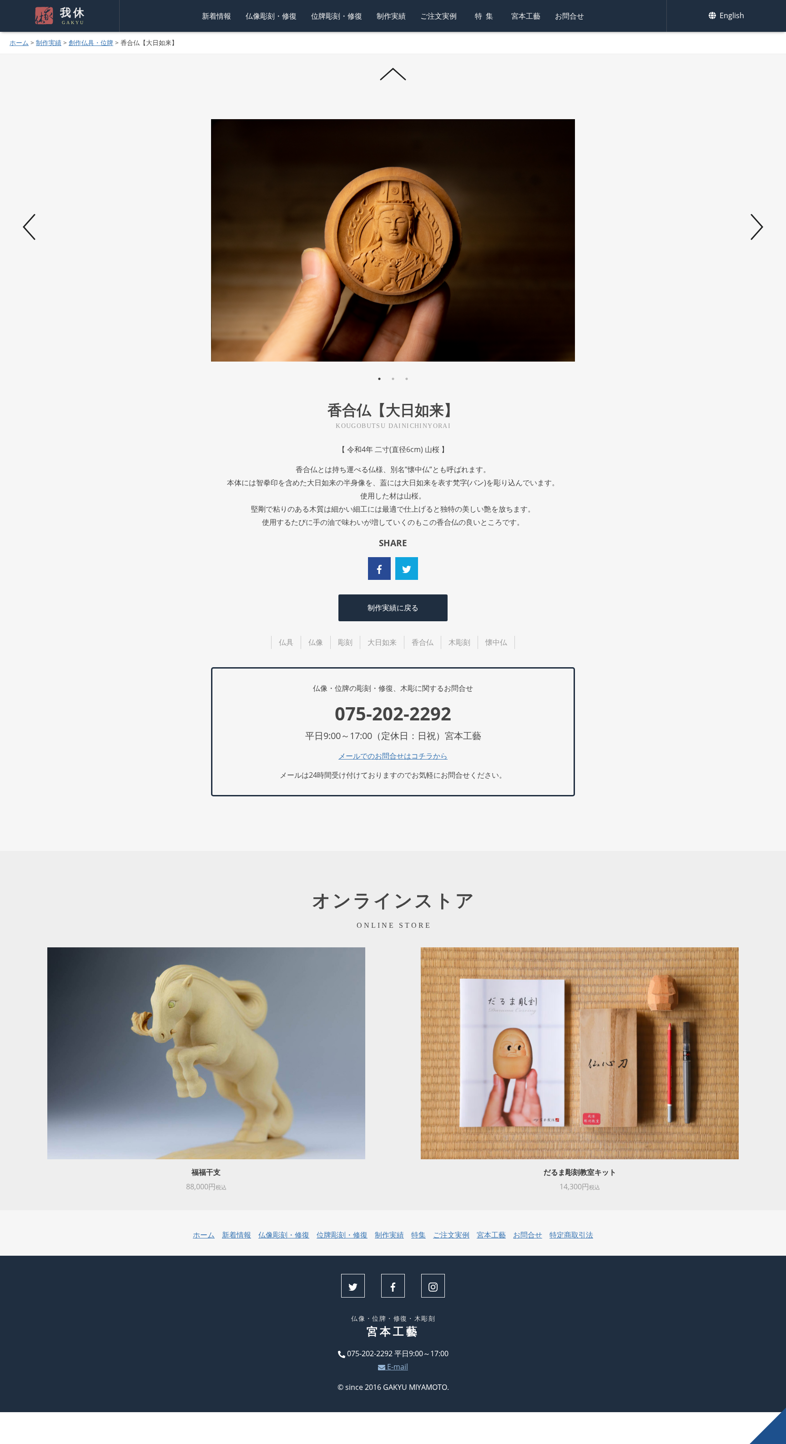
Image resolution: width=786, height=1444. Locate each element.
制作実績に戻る (393, 608)
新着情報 (216, 16)
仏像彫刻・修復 (271, 16)
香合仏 (422, 642)
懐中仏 (496, 642)
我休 (73, 16)
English (731, 15)
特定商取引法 (571, 1235)
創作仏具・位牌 (91, 42)
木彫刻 (459, 642)
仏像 (315, 642)
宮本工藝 (525, 16)
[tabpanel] (393, 240)
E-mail (396, 1367)
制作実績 (391, 16)
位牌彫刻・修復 (336, 16)
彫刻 (345, 642)
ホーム (19, 42)
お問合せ (569, 16)
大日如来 (382, 642)
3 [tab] (406, 378)
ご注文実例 (438, 16)
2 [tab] (393, 378)
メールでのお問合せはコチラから (393, 756)
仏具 (286, 642)
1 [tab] (379, 378)
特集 (486, 16)
